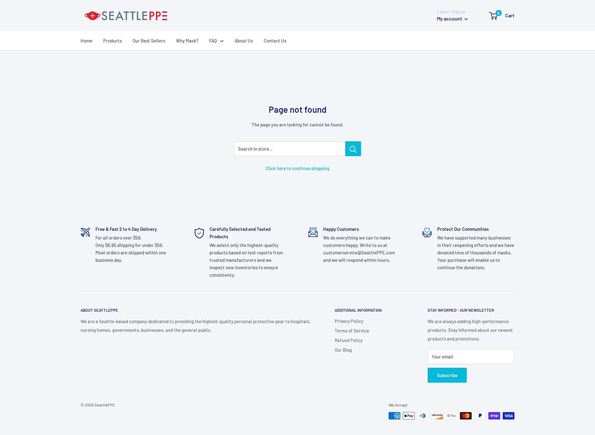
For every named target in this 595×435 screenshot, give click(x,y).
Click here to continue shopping (297, 168)
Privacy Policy (349, 321)
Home (86, 40)
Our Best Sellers (149, 40)
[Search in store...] (353, 148)
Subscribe (447, 375)
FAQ (213, 40)
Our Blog (343, 350)
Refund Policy (349, 340)
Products (112, 40)
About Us (244, 40)
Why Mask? (187, 40)
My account (450, 18)
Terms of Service (352, 330)
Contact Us (275, 40)
